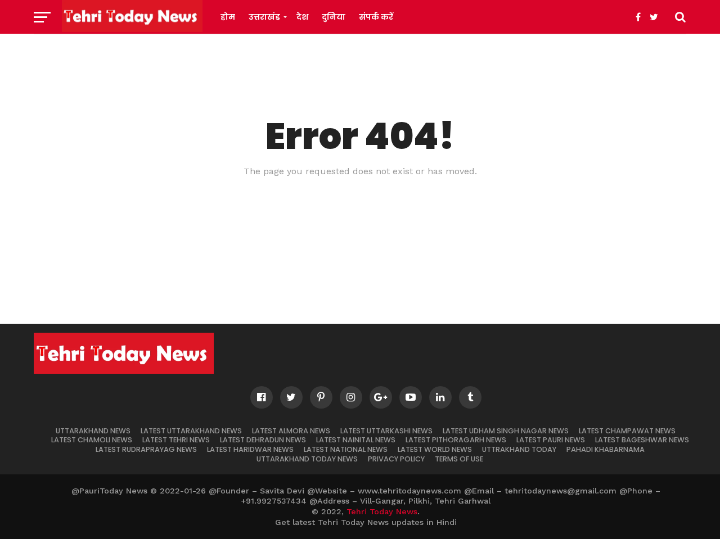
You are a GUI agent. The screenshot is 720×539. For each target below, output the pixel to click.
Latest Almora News (291, 431)
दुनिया (333, 16)
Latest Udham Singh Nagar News (506, 431)
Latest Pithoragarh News (456, 440)
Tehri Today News (381, 511)
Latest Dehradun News (263, 440)
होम (227, 16)
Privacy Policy (396, 459)
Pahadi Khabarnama (605, 449)
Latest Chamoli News (91, 440)
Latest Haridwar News (250, 449)
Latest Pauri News (550, 440)
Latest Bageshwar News (642, 440)
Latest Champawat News (627, 431)
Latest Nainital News (355, 440)
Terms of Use (459, 459)
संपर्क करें (376, 16)
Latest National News (346, 449)
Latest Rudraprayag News (146, 449)
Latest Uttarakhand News (191, 431)
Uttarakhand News (93, 431)
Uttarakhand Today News (307, 459)
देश (302, 16)
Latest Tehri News (176, 440)
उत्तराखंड (264, 16)
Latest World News (435, 449)
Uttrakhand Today (519, 449)
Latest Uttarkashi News (386, 431)
